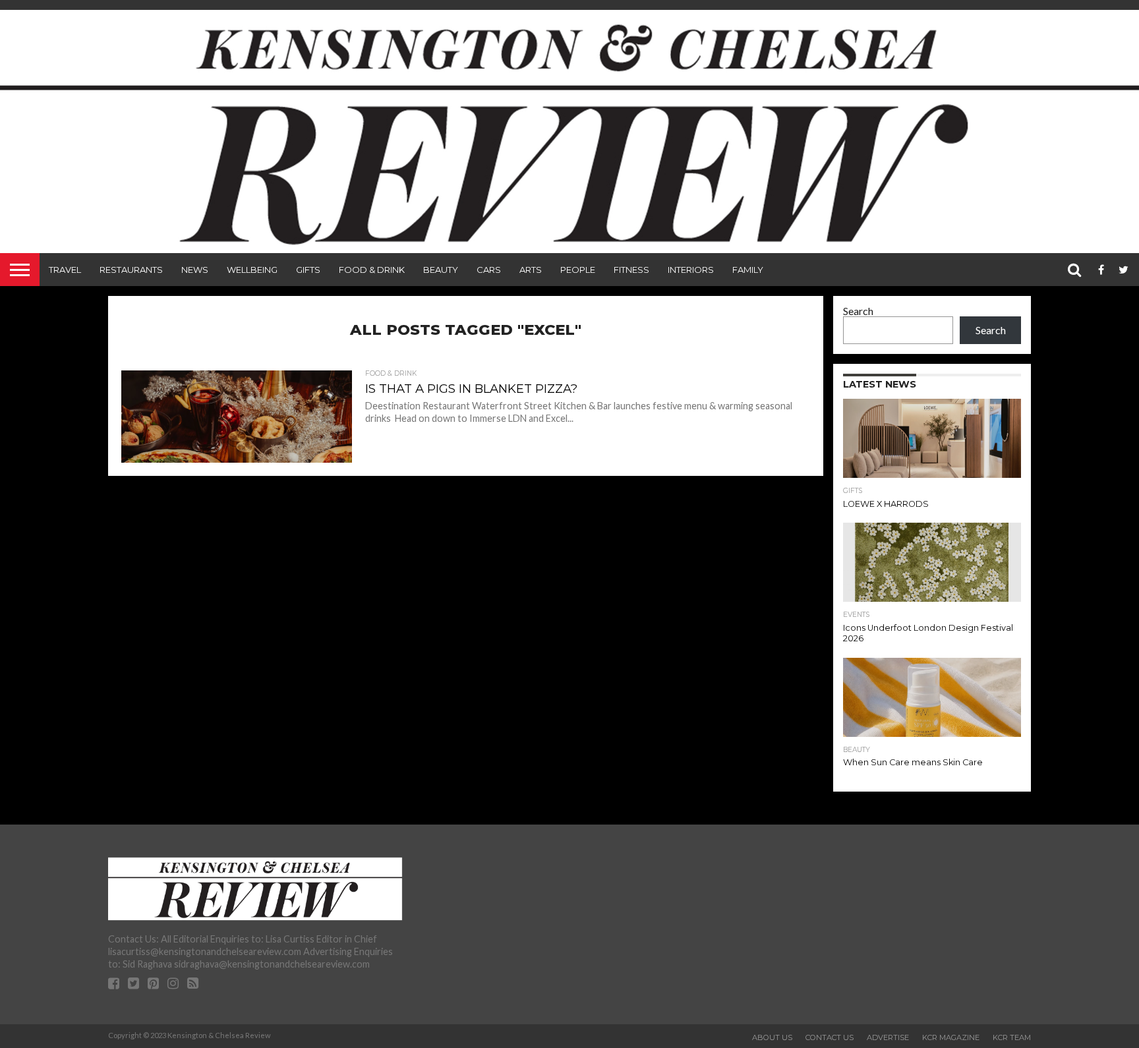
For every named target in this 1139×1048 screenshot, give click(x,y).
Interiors (691, 269)
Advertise (888, 1037)
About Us (772, 1037)
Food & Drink (372, 269)
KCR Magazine (950, 1037)
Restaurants (131, 269)
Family (747, 269)
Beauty (440, 269)
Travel (65, 269)
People (577, 269)
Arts (530, 269)
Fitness (631, 269)
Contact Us (829, 1037)
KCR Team (1012, 1037)
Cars (489, 269)
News (194, 269)
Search (858, 311)
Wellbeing (252, 269)
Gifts (308, 269)
